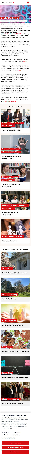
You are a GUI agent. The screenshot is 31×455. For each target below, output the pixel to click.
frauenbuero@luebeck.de (10, 101)
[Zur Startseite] (7, 2)
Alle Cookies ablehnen (15, 451)
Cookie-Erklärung (21, 426)
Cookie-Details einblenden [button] (8, 438)
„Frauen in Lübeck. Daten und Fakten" (10, 34)
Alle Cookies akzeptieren (15, 442)
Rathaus (8, 24)
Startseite (3, 24)
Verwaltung (14, 24)
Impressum (21, 423)
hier (24, 61)
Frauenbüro (20, 24)
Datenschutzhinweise (7, 423)
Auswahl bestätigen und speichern (15, 447)
